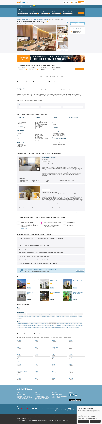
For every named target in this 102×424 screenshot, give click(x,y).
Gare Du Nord (58, 314)
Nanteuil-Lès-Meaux (28, 327)
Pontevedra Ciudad (21, 367)
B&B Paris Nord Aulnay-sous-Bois (55, 281)
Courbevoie (34, 325)
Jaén (18, 357)
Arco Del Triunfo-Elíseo (22, 314)
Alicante (53, 340)
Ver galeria (63, 50)
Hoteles (18, 19)
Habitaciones (52, 76)
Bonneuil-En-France (68, 323)
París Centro (47, 327)
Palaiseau (34, 327)
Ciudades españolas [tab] (21, 337)
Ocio (31, 6)
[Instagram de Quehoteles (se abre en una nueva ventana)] (73, 395)
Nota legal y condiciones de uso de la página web (25, 416)
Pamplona (71, 364)
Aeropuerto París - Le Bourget (23, 323)
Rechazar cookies (83, 421)
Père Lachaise (52, 316)
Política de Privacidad (45, 416)
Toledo (53, 374)
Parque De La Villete (45, 316)
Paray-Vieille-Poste (40, 327)
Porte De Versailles (65, 316)
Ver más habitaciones (80, 212)
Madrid (36, 361)
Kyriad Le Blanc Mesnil (55, 292)
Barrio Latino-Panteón (30, 314)
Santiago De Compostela (22, 371)
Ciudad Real (19, 350)
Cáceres (18, 347)
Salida (43, 11)
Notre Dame (26, 316)
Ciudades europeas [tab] (67, 337)
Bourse (53, 314)
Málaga (53, 361)
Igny (53, 325)
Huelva (53, 354)
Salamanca (37, 367)
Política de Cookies (38, 416)
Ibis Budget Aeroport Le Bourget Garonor (78, 293)
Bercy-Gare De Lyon (47, 314)
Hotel (41, 76)
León (36, 357)
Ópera (30, 316)
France (46, 325)
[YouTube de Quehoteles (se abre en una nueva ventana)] (76, 395)
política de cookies (92, 418)
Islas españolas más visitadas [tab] (56, 337)
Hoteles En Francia (24, 19)
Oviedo (36, 364)
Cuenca (53, 350)
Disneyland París (40, 325)
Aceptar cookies (95, 421)
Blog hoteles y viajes (57, 394)
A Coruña (19, 340)
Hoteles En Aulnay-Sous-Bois (42, 19)
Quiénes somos (21, 394)
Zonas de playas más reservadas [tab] (32, 337)
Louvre (72, 314)
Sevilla (53, 371)
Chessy (19, 325)
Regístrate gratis (24, 228)
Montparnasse (20, 316)
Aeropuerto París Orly (44, 323)
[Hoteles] (26, 2)
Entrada (33, 11)
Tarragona (19, 374)
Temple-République (73, 316)
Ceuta (70, 347)
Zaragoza (71, 378)
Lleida (53, 357)
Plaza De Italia (58, 316)
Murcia (70, 361)
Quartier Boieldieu (58, 327)
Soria (70, 371)
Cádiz (36, 347)
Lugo (18, 361)
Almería (70, 340)
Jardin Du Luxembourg (65, 314)
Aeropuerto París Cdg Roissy (34, 323)
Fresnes (49, 325)
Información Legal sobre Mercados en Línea (24, 418)
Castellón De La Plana (56, 347)
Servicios (46, 76)
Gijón (70, 350)
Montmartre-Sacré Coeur (78, 314)
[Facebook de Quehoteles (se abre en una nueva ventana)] (70, 395)
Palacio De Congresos (36, 316)
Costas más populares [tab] (45, 337)
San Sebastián (54, 367)
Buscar (81, 13)
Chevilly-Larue (24, 325)
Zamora (53, 378)
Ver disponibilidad (79, 270)
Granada (36, 354)
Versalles (77, 327)
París (19, 309)
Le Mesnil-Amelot (72, 325)
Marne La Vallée (20, 327)
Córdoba (36, 350)
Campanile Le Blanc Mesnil (31, 293)
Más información (60, 76)
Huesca (70, 354)
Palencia (53, 364)
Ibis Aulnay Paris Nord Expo (31, 281)
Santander (71, 367)
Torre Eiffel (80, 316)
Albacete (36, 340)
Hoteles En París (32, 19)
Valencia (70, 374)
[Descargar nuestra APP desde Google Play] (72, 400)
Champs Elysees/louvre (77, 323)
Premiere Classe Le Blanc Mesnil (78, 281)
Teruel (36, 374)
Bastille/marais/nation (60, 323)
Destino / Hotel (21, 11)
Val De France (71, 327)
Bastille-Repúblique (39, 314)
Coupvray (29, 325)
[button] (81, 2)
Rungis (63, 327)
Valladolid (19, 378)
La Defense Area (58, 325)
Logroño (70, 357)
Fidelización (37, 394)
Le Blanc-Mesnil (65, 325)
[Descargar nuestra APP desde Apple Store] (78, 400)
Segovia (36, 371)
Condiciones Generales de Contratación (56, 416)
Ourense (19, 364)
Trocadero (19, 318)
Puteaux (52, 327)
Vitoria (36, 378)
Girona (18, 354)
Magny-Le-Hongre (79, 325)
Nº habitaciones (55, 11)
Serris (67, 327)
